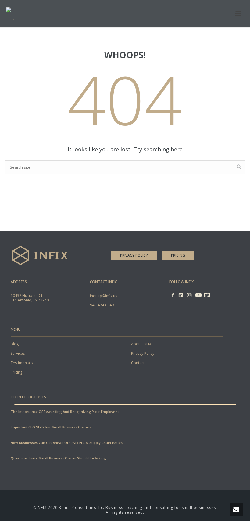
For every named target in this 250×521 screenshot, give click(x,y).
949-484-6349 (102, 305)
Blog (15, 344)
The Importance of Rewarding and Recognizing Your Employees (65, 411)
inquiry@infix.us (103, 295)
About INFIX (141, 344)
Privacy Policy (134, 255)
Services (18, 353)
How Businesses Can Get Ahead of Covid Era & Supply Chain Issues (67, 442)
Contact (138, 362)
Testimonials (22, 362)
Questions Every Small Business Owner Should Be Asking (58, 458)
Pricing (178, 255)
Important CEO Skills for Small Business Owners (51, 427)
